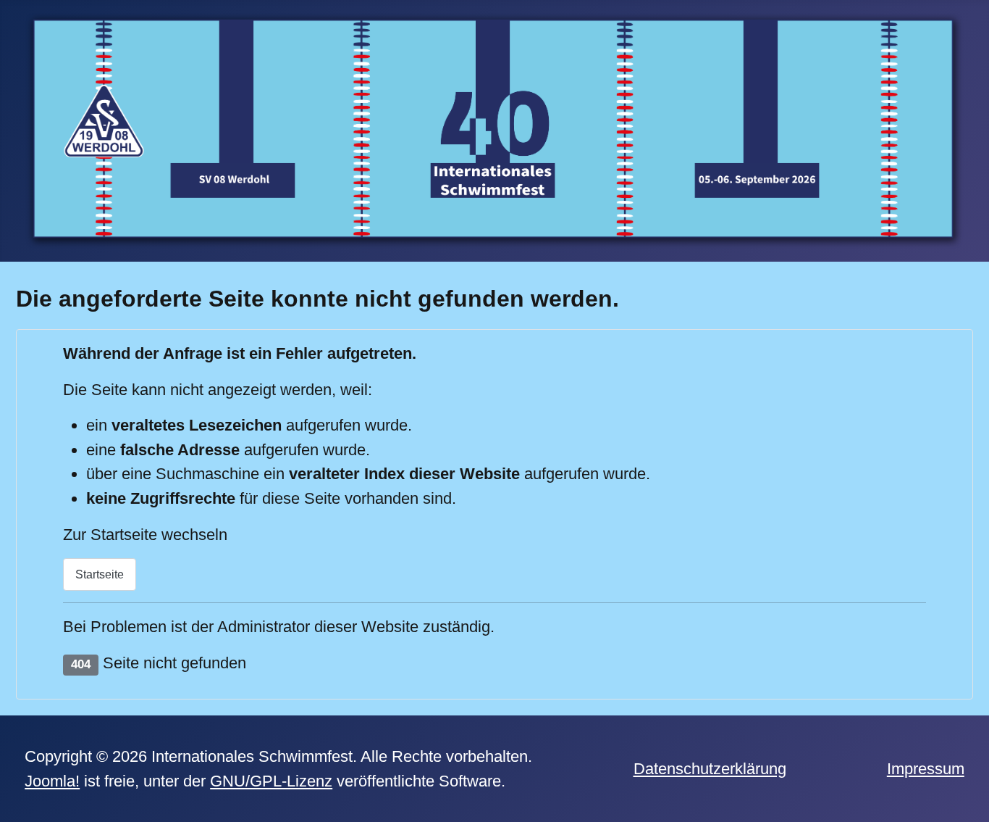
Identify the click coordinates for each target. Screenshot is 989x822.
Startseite (99, 574)
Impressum (925, 769)
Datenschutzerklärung (710, 769)
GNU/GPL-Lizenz (271, 781)
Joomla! (52, 781)
